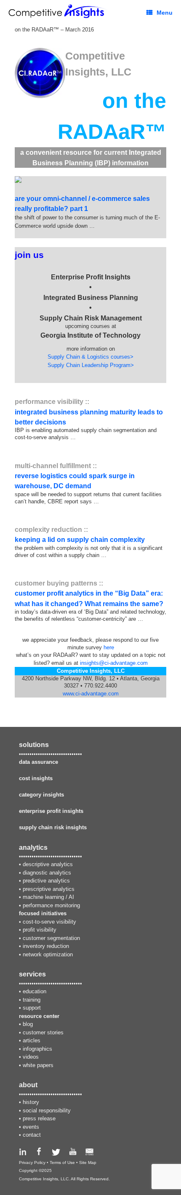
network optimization (48, 954)
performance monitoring (51, 905)
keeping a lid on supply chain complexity (80, 539)
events (31, 1127)
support (32, 1008)
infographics (37, 1049)
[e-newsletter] (89, 1154)
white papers (38, 1065)
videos (31, 1057)
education (34, 991)
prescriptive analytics (49, 889)
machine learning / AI (48, 897)
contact (32, 1135)
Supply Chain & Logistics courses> (90, 357)
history (31, 1102)
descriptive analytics (48, 864)
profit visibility (39, 930)
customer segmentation (51, 938)
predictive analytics (46, 880)
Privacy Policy (32, 1162)
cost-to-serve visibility (49, 922)
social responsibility (47, 1110)
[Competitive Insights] (57, 11)
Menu (165, 12)
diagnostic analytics (47, 873)
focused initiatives (43, 913)
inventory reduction (46, 946)
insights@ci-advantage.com (114, 663)
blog (28, 1024)
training (31, 1000)
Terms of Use (62, 1162)
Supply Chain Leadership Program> (91, 365)
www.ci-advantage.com (91, 693)
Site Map (87, 1162)
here (109, 647)
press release (39, 1118)
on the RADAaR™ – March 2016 (54, 29)
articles (31, 1040)
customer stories (43, 1032)
